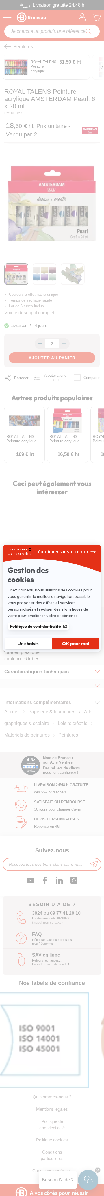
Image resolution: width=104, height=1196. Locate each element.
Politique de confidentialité (35, 626)
